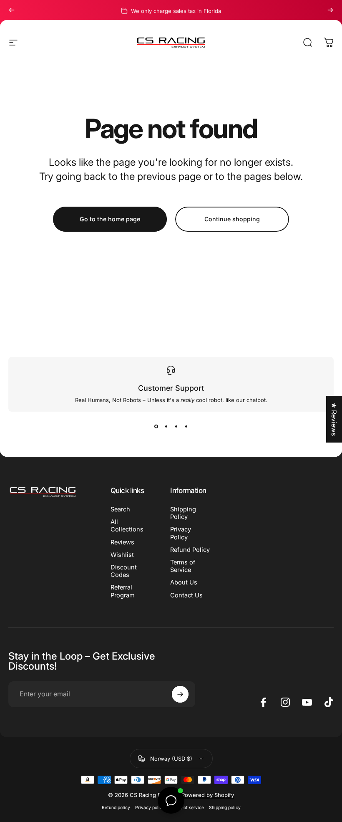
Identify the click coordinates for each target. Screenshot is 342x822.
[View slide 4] (186, 427)
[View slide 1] (156, 427)
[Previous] (12, 10)
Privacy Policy (180, 533)
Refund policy (116, 807)
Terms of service (187, 807)
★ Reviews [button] (334, 419)
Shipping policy (225, 807)
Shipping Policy (183, 513)
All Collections (127, 525)
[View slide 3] (176, 427)
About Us (183, 582)
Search (120, 509)
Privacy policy (150, 807)
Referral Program (123, 591)
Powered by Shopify (207, 795)
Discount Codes (124, 571)
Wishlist (122, 555)
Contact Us (186, 595)
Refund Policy (190, 550)
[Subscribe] (180, 694)
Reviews (122, 542)
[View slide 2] (166, 427)
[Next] (330, 10)
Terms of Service (182, 566)
